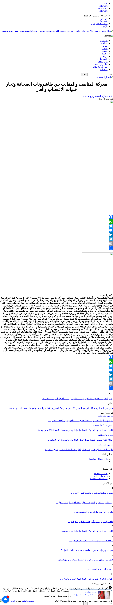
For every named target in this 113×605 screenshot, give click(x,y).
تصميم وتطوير (27, 601)
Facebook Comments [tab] (98, 459)
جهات (104, 46)
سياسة (104, 43)
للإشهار (104, 26)
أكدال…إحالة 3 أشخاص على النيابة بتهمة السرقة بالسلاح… (86, 579)
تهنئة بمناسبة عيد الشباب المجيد (98, 569)
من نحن (103, 18)
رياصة (104, 54)
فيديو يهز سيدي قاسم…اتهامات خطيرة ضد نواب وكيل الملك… (85, 560)
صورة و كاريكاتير (99, 67)
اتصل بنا (103, 21)
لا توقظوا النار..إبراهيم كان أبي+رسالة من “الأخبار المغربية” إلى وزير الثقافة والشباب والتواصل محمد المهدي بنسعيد (61, 408)
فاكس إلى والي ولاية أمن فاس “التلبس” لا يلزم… (90, 521)
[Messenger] (56, 230)
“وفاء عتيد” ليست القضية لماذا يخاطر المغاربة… (91, 540)
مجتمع (104, 51)
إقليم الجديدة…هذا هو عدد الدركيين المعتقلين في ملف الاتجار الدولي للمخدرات (77, 398)
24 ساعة (103, 69)
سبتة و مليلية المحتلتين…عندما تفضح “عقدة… (92, 493)
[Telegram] (56, 239)
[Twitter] (56, 226)
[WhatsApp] (56, 221)
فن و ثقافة (102, 61)
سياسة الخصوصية (99, 23)
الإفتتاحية (101, 96)
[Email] (56, 243)
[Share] (56, 248)
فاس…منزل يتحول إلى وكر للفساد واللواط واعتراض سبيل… (85, 531)
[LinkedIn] (56, 234)
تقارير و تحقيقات (99, 64)
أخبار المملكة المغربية (103, 425)
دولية (105, 56)
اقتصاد (104, 48)
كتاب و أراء (102, 59)
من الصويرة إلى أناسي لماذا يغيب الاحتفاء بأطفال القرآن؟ (87, 550)
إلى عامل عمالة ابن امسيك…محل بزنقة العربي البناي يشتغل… (84, 502)
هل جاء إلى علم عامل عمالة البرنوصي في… (93, 512)
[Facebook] (56, 217)
